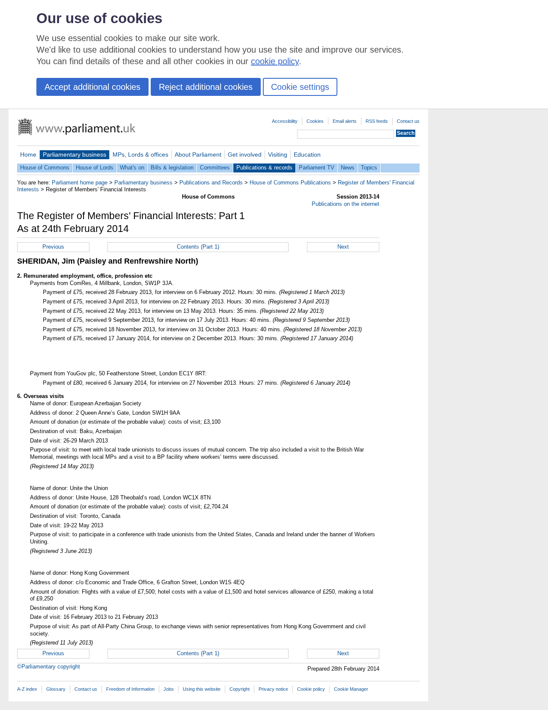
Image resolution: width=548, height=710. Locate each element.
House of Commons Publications (290, 182)
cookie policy (275, 61)
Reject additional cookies (206, 87)
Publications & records (264, 167)
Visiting (277, 154)
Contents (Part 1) (198, 247)
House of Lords (94, 167)
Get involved (245, 154)
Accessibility (285, 121)
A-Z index (27, 689)
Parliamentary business (74, 154)
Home (28, 154)
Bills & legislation (172, 167)
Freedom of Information (130, 689)
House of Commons (44, 167)
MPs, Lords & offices (140, 154)
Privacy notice (273, 689)
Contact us (408, 121)
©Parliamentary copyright (48, 666)
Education (307, 154)
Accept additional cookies (92, 87)
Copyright (239, 689)
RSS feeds (377, 121)
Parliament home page (79, 182)
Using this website (201, 689)
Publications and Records (211, 182)
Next (343, 247)
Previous (53, 247)
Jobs (169, 689)
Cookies (315, 121)
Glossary (56, 689)
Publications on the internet (345, 204)
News (347, 167)
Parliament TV (316, 167)
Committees (215, 167)
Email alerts (345, 121)
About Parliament (198, 154)
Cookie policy (311, 689)
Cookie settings (300, 87)
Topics (369, 167)
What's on (132, 167)
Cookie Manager (351, 689)
